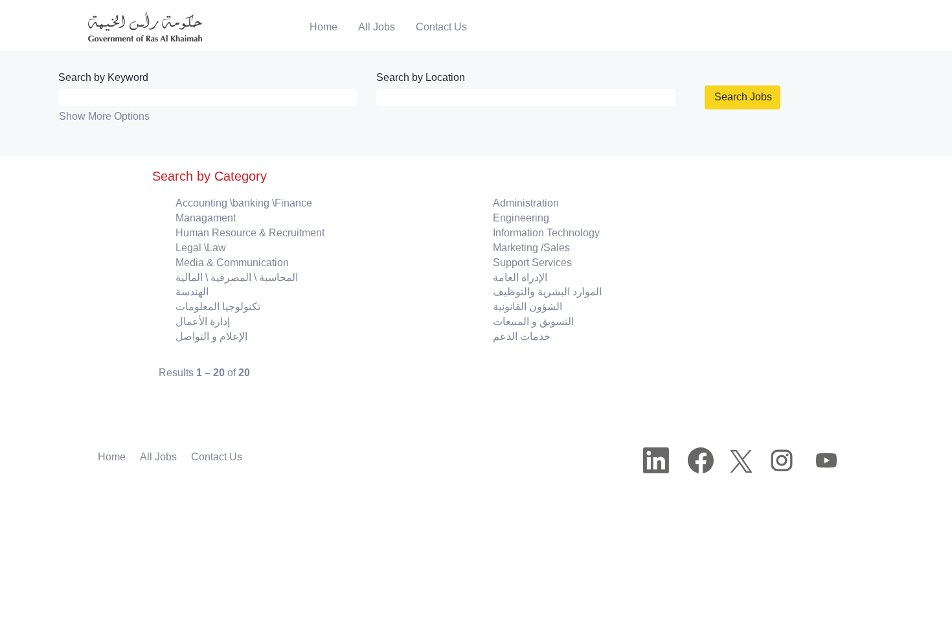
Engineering (521, 217)
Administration (526, 202)
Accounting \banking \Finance (244, 202)
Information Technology (546, 232)
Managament (206, 217)
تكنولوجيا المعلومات (218, 306)
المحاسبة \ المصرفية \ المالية (237, 277)
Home (323, 26)
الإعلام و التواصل (211, 336)
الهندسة (192, 291)
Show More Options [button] (104, 116)
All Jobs (376, 26)
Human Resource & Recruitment (250, 232)
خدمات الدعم (521, 336)
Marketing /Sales (531, 247)
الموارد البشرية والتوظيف (547, 291)
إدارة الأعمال (203, 321)
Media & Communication (232, 262)
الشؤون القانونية (527, 306)
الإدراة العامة (520, 277)
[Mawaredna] (136, 28)
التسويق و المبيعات (533, 321)
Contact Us (441, 26)
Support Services (532, 262)
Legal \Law (201, 247)
